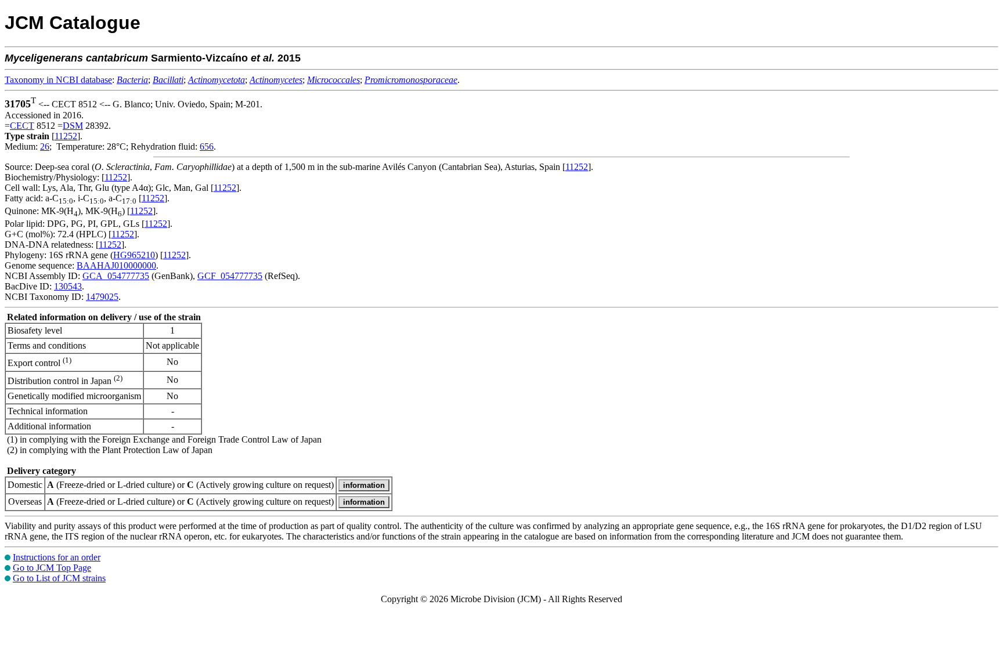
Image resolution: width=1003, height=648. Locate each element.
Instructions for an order (56, 557)
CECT (22, 126)
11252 (66, 136)
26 (44, 146)
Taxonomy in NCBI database (58, 80)
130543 (68, 286)
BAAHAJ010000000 (116, 265)
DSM (73, 126)
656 (207, 146)
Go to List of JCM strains (59, 578)
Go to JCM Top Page (52, 568)
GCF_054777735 (229, 276)
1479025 (102, 297)
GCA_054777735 (115, 276)
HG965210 (134, 255)
